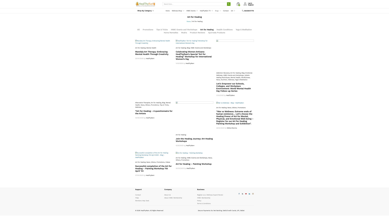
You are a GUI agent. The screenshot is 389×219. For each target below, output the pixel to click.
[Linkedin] (249, 194)
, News (142, 105)
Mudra (184, 33)
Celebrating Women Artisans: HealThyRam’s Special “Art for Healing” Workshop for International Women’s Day (194, 55)
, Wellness (230, 80)
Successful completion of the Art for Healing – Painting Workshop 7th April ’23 (153, 168)
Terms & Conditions (204, 203)
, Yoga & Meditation (240, 80)
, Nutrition (223, 80)
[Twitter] (242, 194)
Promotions (148, 29)
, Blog (188, 48)
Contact (226, 10)
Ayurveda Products (216, 33)
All (138, 29)
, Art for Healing (235, 73)
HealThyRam (150, 58)
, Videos (167, 162)
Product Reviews (197, 33)
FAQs (137, 198)
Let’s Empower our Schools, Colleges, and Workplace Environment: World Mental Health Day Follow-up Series (233, 87)
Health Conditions (225, 29)
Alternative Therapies (142, 102)
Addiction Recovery (223, 73)
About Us (167, 195)
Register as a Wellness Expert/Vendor (210, 195)
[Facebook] (239, 194)
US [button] (232, 10)
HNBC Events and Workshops (184, 29)
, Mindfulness (245, 77)
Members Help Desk (142, 200)
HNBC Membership (203, 198)
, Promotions (154, 105)
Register (251, 5)
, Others (147, 105)
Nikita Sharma (232, 128)
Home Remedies (171, 33)
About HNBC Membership (173, 198)
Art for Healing (207, 29)
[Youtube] (246, 194)
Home (168, 10)
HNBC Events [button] (191, 10)
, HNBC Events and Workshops (200, 48)
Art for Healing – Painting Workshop (194, 164)
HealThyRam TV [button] (205, 10)
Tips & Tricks (162, 29)
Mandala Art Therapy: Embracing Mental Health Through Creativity (151, 52)
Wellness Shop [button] (177, 10)
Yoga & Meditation (244, 29)
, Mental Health (150, 48)
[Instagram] (253, 194)
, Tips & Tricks (164, 105)
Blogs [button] (217, 10)
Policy (199, 200)
